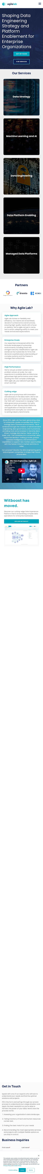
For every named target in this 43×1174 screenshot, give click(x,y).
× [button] (39, 1154)
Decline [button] (31, 1170)
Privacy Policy (7, 1165)
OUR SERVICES (21, 62)
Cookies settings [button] (13, 1170)
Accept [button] (22, 1170)
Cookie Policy (17, 1165)
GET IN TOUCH (21, 54)
